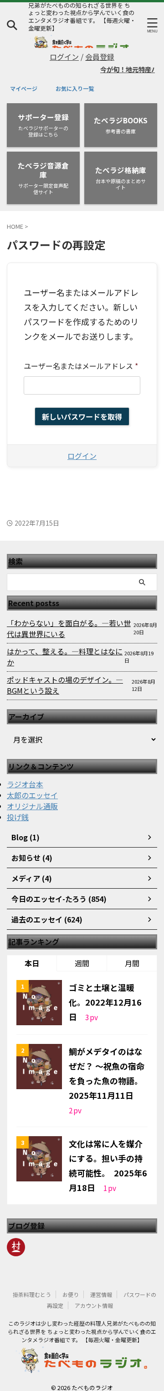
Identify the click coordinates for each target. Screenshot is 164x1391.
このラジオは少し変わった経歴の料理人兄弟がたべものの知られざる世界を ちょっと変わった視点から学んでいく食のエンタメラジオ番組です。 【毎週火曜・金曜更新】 (82, 1322)
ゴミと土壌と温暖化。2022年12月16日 (105, 992)
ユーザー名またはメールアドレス (81, 365)
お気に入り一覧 (75, 88)
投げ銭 (18, 807)
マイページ (23, 88)
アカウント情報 (94, 1296)
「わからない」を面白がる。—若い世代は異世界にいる (69, 619)
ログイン (64, 56)
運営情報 (101, 1285)
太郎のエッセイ (32, 785)
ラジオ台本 (25, 774)
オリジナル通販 (32, 796)
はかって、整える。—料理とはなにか (65, 647)
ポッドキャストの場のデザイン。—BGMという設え (65, 675)
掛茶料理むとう (32, 1285)
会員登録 (99, 56)
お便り (70, 1285)
